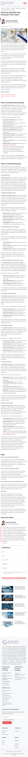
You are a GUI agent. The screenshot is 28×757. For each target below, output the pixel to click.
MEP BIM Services (6, 695)
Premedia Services (6, 684)
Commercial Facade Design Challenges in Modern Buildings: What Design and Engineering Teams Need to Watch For (20, 615)
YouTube (16, 745)
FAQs (2, 97)
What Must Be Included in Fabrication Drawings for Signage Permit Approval (20, 587)
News (3, 743)
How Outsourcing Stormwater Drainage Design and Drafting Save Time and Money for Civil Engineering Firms (20, 623)
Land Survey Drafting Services (6, 673)
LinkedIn (16, 743)
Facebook (17, 740)
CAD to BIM (4, 700)
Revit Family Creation (6, 702)
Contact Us (17, 730)
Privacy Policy (23, 572)
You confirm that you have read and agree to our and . (15, 573)
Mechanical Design (6, 681)
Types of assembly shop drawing (8, 96)
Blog (13, 8)
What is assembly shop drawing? (8, 94)
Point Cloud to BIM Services (6, 691)
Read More (4, 543)
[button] (14, 578)
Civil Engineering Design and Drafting (7, 679)
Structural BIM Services (7, 693)
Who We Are (4, 730)
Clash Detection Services (7, 697)
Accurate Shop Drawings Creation (7, 704)
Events (3, 742)
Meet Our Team (5, 734)
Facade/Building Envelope (20, 677)
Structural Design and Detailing (6, 676)
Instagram (17, 747)
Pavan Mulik (11, 21)
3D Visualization (18, 679)
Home (2, 8)
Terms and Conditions (9, 573)
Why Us (3, 732)
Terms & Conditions (17, 751)
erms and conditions (9, 719)
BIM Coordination (5, 698)
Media (8, 8)
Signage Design (5, 683)
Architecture (17, 673)
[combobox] (3, 560)
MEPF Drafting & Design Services (20, 675)
